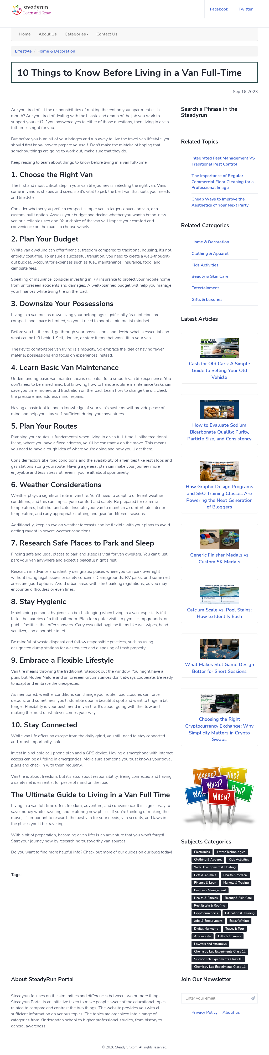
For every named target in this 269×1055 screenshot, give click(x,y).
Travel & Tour (234, 929)
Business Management (210, 890)
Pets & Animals (205, 875)
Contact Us (106, 34)
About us (231, 1012)
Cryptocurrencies (206, 913)
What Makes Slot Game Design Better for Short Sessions (219, 668)
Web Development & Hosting (215, 867)
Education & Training (240, 913)
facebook (219, 9)
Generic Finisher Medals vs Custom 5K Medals (219, 558)
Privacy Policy (205, 1012)
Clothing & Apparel (210, 253)
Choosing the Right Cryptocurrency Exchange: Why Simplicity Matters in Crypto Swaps (219, 729)
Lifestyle (23, 51)
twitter (246, 9)
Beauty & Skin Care (210, 276)
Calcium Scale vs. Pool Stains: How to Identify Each (219, 613)
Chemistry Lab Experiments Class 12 (220, 951)
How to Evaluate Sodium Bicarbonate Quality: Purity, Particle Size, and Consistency (219, 432)
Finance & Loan (205, 883)
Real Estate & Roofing (209, 905)
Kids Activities (205, 265)
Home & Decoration (56, 51)
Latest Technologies (231, 852)
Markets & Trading (236, 883)
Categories (75, 34)
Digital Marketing (206, 929)
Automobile (202, 936)
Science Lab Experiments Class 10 (218, 959)
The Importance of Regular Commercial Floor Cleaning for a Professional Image (223, 182)
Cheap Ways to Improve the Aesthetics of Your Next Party (220, 202)
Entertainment (205, 288)
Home (25, 34)
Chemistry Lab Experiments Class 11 (220, 967)
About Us (48, 34)
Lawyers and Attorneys (210, 944)
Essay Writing (239, 921)
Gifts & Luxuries (207, 299)
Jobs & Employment (208, 921)
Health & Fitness (206, 898)
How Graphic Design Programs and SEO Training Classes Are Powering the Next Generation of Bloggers (219, 496)
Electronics (202, 852)
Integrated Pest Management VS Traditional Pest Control (223, 161)
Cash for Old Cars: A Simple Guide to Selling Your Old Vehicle (219, 370)
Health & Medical (235, 875)
